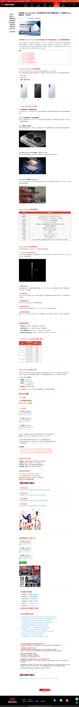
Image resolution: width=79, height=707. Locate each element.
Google (26, 473)
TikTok (45, 443)
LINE (28, 443)
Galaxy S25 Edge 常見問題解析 (28, 57)
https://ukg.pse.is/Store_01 (27, 414)
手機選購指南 (12, 22)
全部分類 (11, 14)
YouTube (49, 443)
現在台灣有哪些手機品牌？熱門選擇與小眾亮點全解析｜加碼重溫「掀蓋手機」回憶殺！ (38, 618)
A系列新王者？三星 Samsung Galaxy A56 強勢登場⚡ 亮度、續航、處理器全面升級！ (36, 450)
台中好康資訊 (12, 31)
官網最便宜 (31, 601)
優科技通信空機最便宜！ (33, 594)
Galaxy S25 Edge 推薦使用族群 (28, 59)
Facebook (32, 443)
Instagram (36, 443)
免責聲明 (37, 701)
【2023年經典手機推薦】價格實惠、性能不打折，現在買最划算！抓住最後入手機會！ (38, 631)
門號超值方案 (12, 24)
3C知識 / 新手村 (12, 29)
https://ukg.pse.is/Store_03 (27, 428)
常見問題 (24, 701)
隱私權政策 (43, 701)
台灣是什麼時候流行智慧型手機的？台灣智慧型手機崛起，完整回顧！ (35, 625)
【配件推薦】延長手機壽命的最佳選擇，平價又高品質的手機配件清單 (35, 624)
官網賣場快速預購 (26, 400)
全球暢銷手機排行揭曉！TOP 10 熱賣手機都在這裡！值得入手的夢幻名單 (36, 627)
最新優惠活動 (12, 18)
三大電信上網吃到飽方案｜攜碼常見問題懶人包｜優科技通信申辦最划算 (32, 505)
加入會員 (21, 678)
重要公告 (11, 16)
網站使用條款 (30, 701)
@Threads (46, 678)
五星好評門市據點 (34, 598)
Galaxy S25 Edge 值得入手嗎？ (28, 61)
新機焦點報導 (12, 20)
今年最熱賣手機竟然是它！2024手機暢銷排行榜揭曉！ (32, 634)
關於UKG (24, 699)
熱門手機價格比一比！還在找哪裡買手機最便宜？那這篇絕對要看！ (34, 629)
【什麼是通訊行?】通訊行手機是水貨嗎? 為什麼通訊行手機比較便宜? (32, 495)
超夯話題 (29, 699)
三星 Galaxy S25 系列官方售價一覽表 (29, 58)
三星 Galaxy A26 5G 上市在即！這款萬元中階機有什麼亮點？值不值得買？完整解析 (36, 452)
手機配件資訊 (12, 26)
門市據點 (26, 678)
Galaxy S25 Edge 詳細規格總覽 (28, 55)
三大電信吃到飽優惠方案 (33, 596)
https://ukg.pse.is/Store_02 (27, 421)
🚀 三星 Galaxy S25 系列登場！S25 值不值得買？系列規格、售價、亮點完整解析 (35, 449)
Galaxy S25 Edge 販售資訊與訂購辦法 (29, 62)
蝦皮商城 (23, 475)
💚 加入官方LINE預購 (25, 403)
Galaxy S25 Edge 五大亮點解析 (28, 54)
